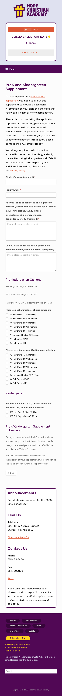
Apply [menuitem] (32, 631)
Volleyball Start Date (30, 37)
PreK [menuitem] (38, 625)
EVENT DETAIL (31, 53)
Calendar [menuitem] (15, 631)
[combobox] (31, 671)
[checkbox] (31, 329)
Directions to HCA (18, 537)
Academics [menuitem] (31, 620)
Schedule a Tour (18, 638)
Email (11, 578)
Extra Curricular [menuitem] (18, 625)
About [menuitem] (13, 620)
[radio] (31, 315)
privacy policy (17, 170)
